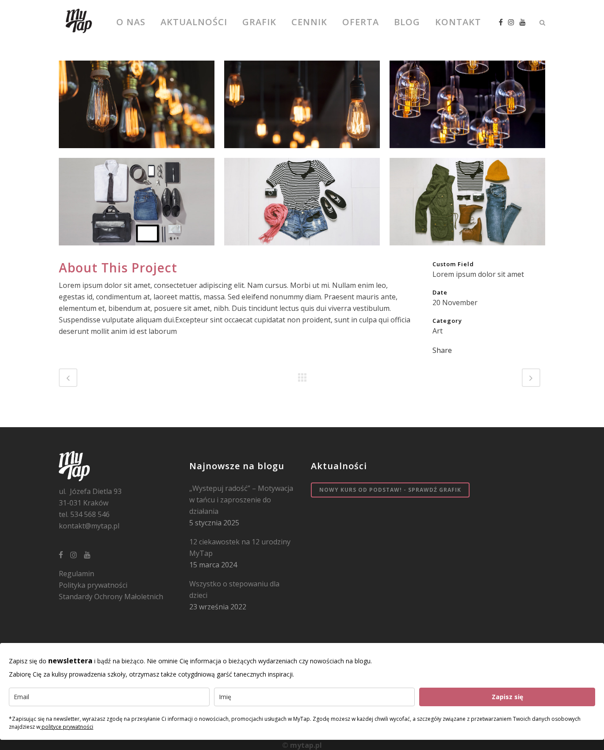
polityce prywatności (66, 727)
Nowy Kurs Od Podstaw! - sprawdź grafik (390, 490)
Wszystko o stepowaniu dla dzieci (234, 589)
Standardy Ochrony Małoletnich (111, 596)
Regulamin (76, 573)
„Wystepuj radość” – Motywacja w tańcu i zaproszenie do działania (241, 499)
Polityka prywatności (93, 585)
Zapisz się (507, 697)
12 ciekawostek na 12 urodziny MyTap (240, 547)
